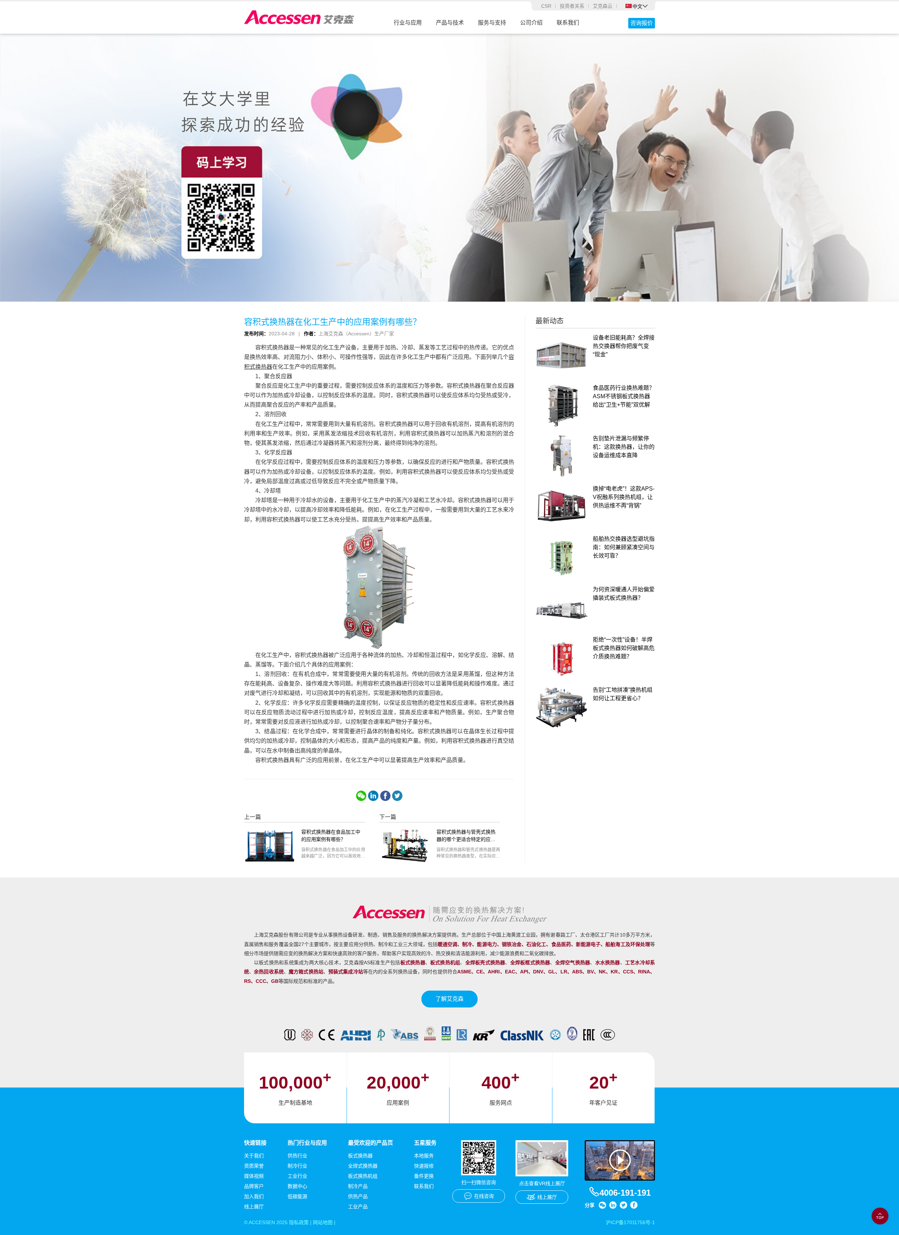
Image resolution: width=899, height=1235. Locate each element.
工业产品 (358, 1206)
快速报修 (424, 1166)
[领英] (373, 796)
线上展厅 (254, 1206)
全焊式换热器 (363, 1166)
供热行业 (297, 1155)
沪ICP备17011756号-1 (630, 1222)
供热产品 (358, 1196)
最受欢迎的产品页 (370, 1143)
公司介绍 (531, 23)
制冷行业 (297, 1166)
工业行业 (297, 1176)
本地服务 (424, 1155)
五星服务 (425, 1143)
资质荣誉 (254, 1166)
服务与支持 (492, 23)
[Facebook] (385, 796)
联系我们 (568, 23)
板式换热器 (360, 1155)
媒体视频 (254, 1176)
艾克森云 (602, 6)
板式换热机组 (363, 1176)
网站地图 (323, 1222)
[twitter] (397, 796)
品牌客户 (254, 1186)
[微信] (361, 796)
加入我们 (254, 1196)
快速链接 (255, 1143)
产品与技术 (450, 23)
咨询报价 (641, 23)
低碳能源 (297, 1196)
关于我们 (254, 1155)
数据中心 (297, 1186)
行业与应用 (408, 23)
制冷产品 (358, 1186)
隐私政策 (299, 1222)
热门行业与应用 (307, 1143)
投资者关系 (572, 6)
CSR (546, 6)
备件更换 (424, 1176)
